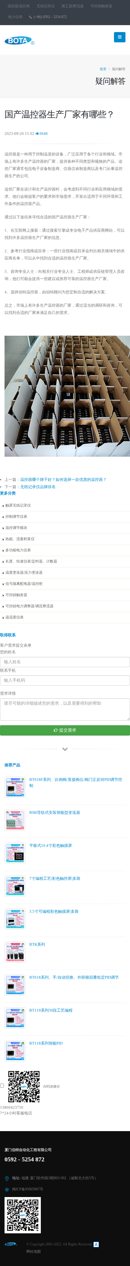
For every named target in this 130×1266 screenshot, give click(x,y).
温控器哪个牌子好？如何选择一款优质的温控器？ (63, 479)
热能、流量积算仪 (19, 539)
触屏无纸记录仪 (18, 505)
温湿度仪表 (14, 617)
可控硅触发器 (101, 6)
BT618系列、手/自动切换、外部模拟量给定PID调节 (74, 977)
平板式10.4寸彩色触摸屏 (50, 845)
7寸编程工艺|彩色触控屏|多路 (54, 878)
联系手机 (8, 670)
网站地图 (33, 1252)
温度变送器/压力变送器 (24, 573)
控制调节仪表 (16, 517)
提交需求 (67, 730)
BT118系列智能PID (46, 1043)
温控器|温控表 (19, 6)
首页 (103, 69)
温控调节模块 (16, 528)
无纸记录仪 (46, 6)
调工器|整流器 (72, 6)
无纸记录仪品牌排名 (38, 487)
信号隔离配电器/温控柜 (24, 584)
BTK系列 (37, 944)
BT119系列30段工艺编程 (51, 1010)
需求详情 (8, 693)
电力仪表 (15, 17)
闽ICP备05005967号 (27, 1189)
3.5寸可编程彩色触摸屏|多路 (54, 911)
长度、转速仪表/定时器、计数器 (31, 561)
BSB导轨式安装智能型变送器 (54, 812)
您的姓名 (8, 652)
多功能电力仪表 (18, 550)
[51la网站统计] (96, 1244)
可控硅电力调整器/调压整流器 (29, 606)
